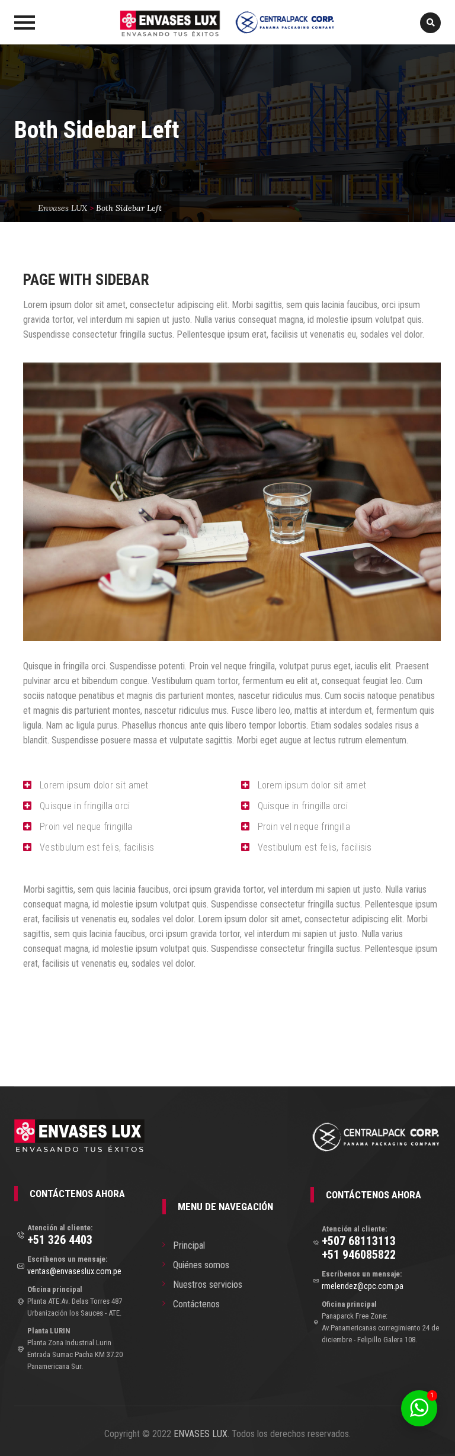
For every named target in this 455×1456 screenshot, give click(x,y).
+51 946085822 (359, 1254)
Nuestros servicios (207, 1284)
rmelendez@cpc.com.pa (362, 1286)
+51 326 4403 (59, 1240)
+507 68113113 (359, 1241)
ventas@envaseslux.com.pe (74, 1271)
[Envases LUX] (227, 22)
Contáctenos (196, 1304)
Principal (189, 1245)
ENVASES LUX (201, 1433)
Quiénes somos (201, 1265)
